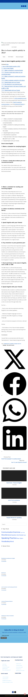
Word (12, 541)
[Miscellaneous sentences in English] (6, 552)
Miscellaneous (6, 535)
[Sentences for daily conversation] (6, 610)
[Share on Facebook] (15, 395)
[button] (17, 6)
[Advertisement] (14, 24)
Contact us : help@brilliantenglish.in (14, 1)
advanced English (19, 104)
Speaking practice (17, 343)
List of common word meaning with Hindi (9, 587)
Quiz (25, 535)
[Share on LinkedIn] (15, 451)
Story (18, 538)
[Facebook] (13, 692)
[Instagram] (15, 692)
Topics (21, 538)
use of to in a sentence (14, 500)
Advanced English (19, 56)
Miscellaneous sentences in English (8, 558)
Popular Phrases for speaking (14, 517)
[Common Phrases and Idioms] (6, 595)
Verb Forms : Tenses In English (14, 483)
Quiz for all (3, 572)
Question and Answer (17, 535)
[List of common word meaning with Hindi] (6, 581)
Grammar (12, 343)
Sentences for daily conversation (7, 615)
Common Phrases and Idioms (7, 601)
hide (7, 64)
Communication (7, 343)
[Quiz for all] (6, 566)
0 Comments (3, 561)
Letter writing (22, 532)
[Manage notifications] (25, 694)
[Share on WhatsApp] (15, 423)
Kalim (4, 56)
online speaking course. (20, 98)
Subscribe (3, 637)
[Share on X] (15, 371)
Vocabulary (5, 541)
